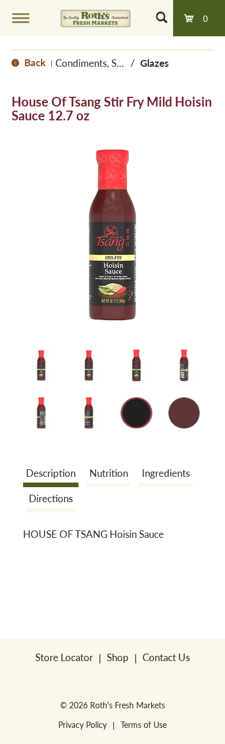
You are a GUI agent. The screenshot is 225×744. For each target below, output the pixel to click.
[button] (41, 365)
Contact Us (166, 657)
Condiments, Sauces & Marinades (125, 63)
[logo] (95, 18)
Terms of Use (144, 724)
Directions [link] (51, 498)
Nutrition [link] (108, 473)
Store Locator (64, 657)
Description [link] (51, 473)
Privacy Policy (82, 724)
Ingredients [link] (166, 473)
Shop (118, 657)
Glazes (154, 63)
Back (34, 62)
